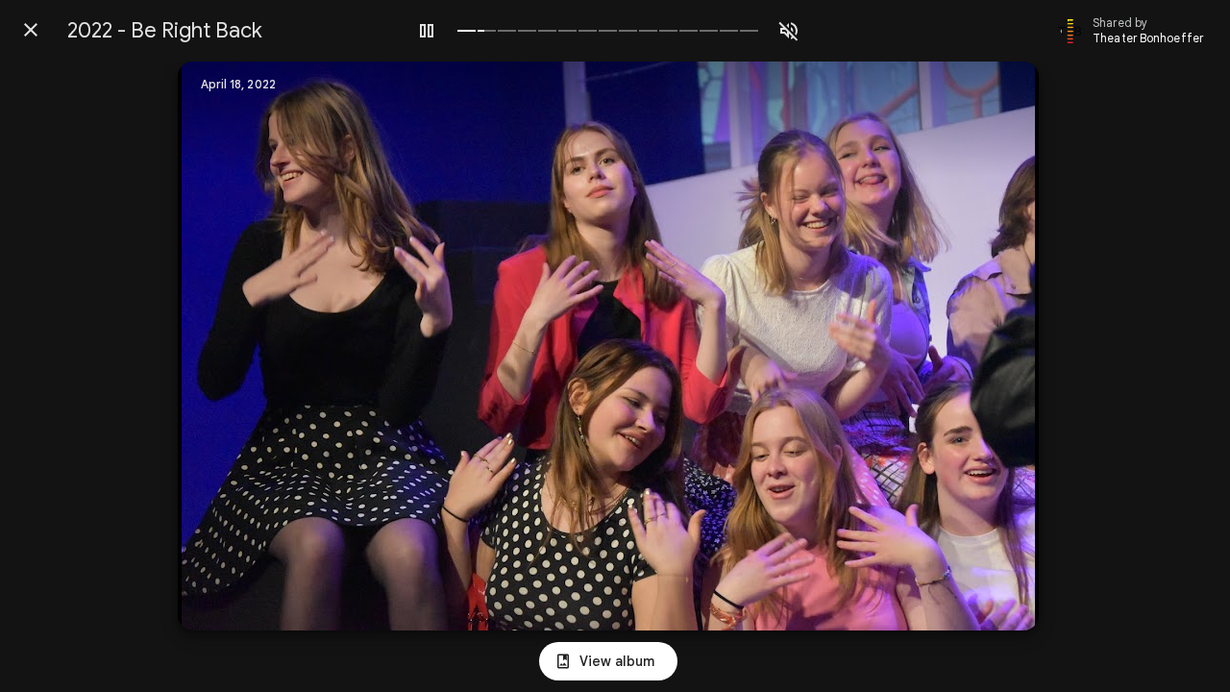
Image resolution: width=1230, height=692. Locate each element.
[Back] (31, 30)
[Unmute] (789, 31)
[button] (231, 346)
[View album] (608, 661)
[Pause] (426, 31)
